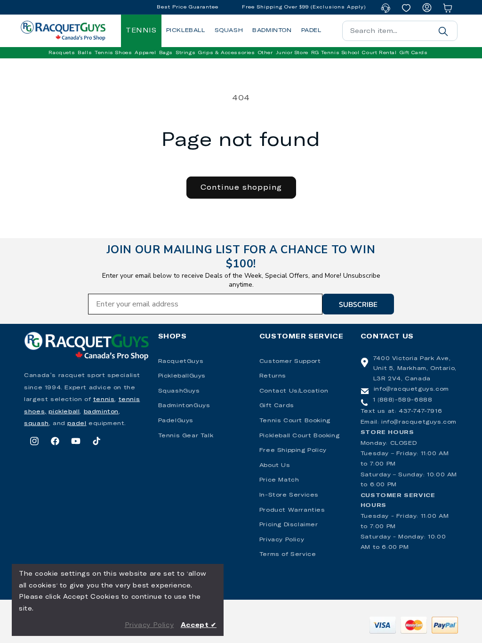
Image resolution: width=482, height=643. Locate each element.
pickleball (64, 412)
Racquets (61, 52)
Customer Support (290, 361)
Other (265, 52)
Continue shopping (241, 187)
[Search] (443, 31)
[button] (61, 52)
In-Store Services (289, 495)
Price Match (279, 480)
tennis (104, 399)
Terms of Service (287, 554)
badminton (101, 412)
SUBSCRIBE (358, 304)
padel (76, 423)
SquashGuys (179, 391)
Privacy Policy (281, 540)
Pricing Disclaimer (288, 525)
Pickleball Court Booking (299, 436)
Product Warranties (292, 510)
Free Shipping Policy (293, 450)
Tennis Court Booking (294, 421)
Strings (185, 52)
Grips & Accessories (226, 52)
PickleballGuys (182, 376)
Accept (199, 625)
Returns (272, 376)
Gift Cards (276, 406)
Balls (85, 52)
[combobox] (400, 31)
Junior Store (292, 52)
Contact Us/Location (293, 391)
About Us (274, 465)
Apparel (145, 52)
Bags (166, 52)
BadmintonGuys (184, 406)
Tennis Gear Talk (186, 436)
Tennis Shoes (113, 52)
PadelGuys (175, 421)
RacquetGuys (181, 361)
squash (36, 423)
